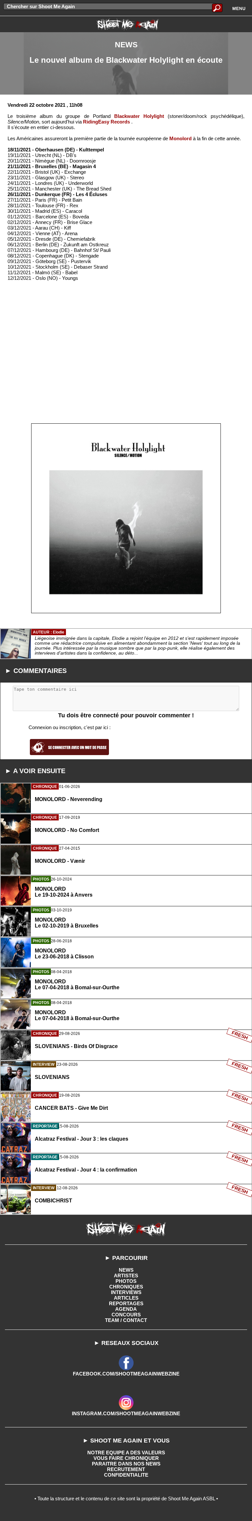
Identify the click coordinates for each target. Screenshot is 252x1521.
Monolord (180, 138)
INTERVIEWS (126, 1292)
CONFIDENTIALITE (126, 1475)
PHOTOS (126, 1281)
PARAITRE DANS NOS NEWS (126, 1463)
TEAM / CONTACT (126, 1320)
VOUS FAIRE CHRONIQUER (126, 1458)
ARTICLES (126, 1298)
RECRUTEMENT (126, 1469)
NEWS (126, 1270)
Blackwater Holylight (139, 116)
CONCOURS (126, 1314)
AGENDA (126, 1309)
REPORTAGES (126, 1303)
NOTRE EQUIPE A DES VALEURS (126, 1452)
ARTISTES (126, 1275)
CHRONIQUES (126, 1286)
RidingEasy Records (106, 121)
